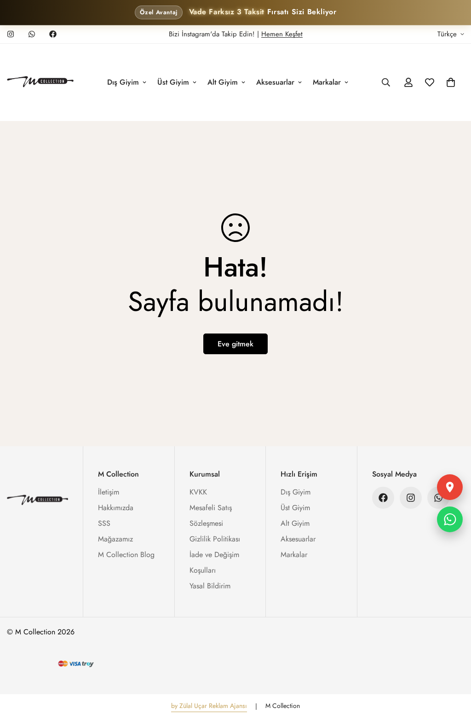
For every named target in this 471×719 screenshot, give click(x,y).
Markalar (327, 82)
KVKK (198, 492)
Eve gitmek (235, 344)
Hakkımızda (115, 507)
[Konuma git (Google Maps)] (450, 487)
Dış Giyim (123, 82)
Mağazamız (115, 539)
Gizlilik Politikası (215, 539)
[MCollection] (40, 82)
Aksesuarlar (275, 82)
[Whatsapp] (31, 34)
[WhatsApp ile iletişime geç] (450, 519)
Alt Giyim (222, 82)
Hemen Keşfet (282, 34)
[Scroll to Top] (453, 668)
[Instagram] (10, 34)
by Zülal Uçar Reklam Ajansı (209, 705)
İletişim (108, 492)
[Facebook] (53, 34)
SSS (104, 523)
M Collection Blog (126, 554)
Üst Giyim (173, 82)
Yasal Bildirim (210, 586)
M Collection (282, 705)
